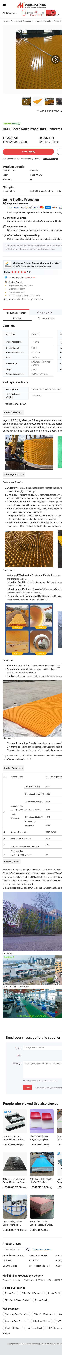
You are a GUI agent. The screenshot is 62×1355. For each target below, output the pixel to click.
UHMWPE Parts (10, 1265)
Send (27, 1087)
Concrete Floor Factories (16, 1321)
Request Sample (50, 158)
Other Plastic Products (32, 1293)
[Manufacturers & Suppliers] (31, 5)
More (5, 1333)
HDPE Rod (33, 1260)
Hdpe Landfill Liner (41, 1321)
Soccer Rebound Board (39, 1265)
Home (5, 21)
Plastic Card (10, 1293)
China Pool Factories (43, 1314)
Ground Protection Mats (14, 1255)
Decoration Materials (42, 21)
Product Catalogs (43, 1249)
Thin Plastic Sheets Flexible (17, 1300)
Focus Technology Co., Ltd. (36, 1343)
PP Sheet (7, 1260)
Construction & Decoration (21, 21)
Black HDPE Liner (13, 1328)
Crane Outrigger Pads (38, 1255)
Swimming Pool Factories (16, 1314)
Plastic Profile (54, 1293)
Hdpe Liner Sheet (34, 1328)
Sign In (7, 299)
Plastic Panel (41, 1300)
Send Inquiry (28, 151)
